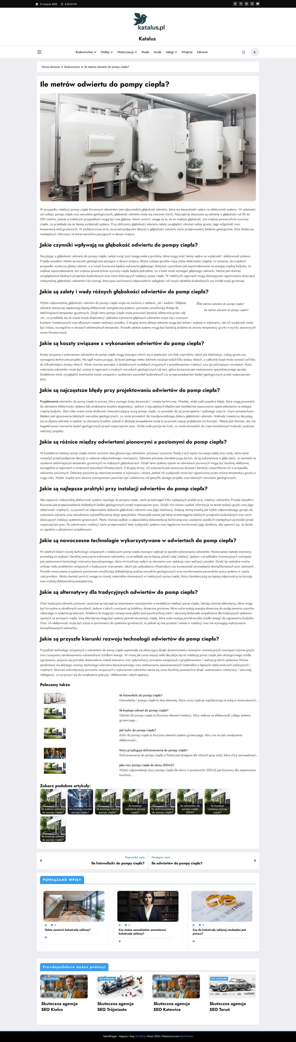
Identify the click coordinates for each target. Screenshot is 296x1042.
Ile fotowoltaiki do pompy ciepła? (140, 695)
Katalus (147, 38)
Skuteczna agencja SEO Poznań (248, 1006)
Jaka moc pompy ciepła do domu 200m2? (146, 765)
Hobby (105, 52)
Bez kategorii (71, 978)
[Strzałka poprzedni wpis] (41, 861)
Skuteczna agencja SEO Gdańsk (192, 1006)
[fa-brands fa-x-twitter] (241, 4)
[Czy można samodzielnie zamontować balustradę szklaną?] (147, 906)
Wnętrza (187, 52)
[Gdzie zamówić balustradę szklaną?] (74, 906)
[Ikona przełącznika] (39, 52)
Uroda (157, 52)
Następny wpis (161, 857)
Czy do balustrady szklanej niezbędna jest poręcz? (219, 932)
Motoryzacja (125, 52)
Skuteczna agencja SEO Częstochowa (135, 1006)
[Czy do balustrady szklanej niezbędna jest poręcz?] (221, 906)
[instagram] (252, 4)
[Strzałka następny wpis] (255, 861)
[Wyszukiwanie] (243, 52)
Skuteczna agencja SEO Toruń (79, 1006)
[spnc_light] (255, 52)
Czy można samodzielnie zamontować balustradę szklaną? (142, 932)
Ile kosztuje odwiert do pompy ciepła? (143, 710)
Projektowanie (49, 401)
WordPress (140, 1036)
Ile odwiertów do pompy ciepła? (177, 863)
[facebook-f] (235, 4)
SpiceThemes (186, 1036)
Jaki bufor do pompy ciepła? (137, 730)
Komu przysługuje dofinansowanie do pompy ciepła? (153, 750)
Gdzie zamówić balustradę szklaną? (67, 930)
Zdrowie (202, 52)
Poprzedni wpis (135, 857)
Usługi (170, 52)
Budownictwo (84, 52)
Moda (145, 52)
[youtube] (258, 4)
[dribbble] (246, 4)
